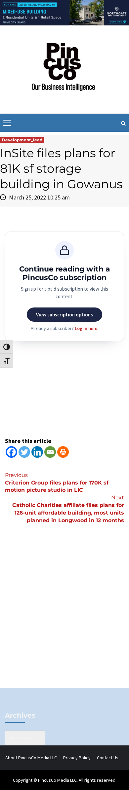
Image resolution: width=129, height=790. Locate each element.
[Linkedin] (37, 452)
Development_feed (22, 139)
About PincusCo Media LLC (31, 758)
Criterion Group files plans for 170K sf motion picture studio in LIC (56, 482)
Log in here (86, 328)
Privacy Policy (77, 758)
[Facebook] (11, 452)
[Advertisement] (64, 617)
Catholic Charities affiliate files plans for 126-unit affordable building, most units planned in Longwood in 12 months (68, 508)
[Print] (63, 452)
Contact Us (107, 758)
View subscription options (64, 314)
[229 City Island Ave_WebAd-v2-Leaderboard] (64, 12)
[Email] (50, 452)
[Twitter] (24, 452)
